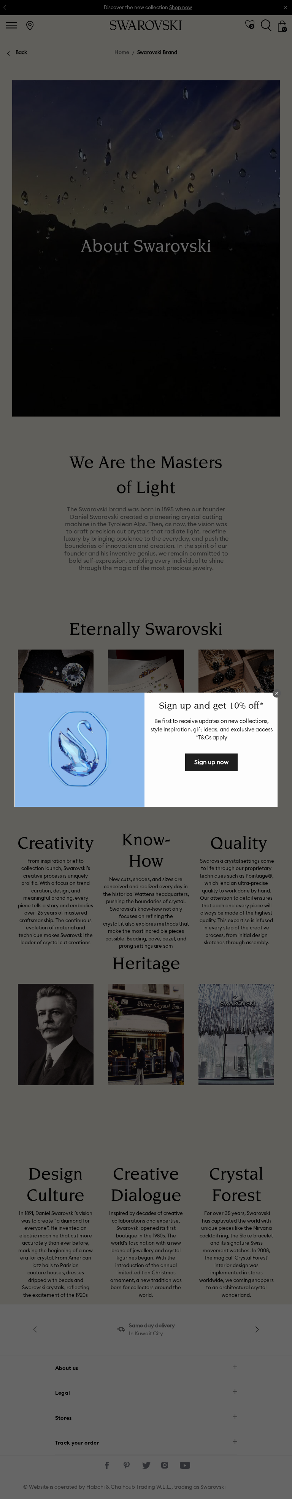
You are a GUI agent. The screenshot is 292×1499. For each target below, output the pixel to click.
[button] (277, 693)
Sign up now (211, 762)
